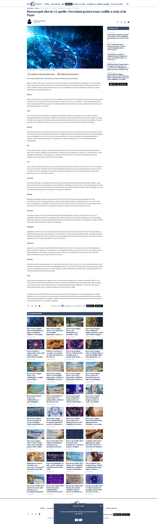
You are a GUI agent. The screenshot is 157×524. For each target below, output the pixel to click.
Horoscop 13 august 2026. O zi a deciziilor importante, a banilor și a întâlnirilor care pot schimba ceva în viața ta (55, 376)
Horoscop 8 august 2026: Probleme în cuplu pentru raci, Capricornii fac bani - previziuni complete (73, 399)
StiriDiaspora (30, 8)
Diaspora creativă (79, 4)
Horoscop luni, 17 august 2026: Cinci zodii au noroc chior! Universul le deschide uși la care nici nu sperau (35, 354)
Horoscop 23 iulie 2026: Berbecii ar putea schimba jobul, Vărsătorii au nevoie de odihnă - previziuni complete (55, 489)
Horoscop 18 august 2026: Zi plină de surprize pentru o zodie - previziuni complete (94, 331)
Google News (68, 306)
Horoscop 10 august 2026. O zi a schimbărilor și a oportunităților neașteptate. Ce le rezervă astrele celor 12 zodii (35, 399)
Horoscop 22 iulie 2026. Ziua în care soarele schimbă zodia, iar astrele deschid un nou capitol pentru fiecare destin (74, 489)
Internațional (55, 4)
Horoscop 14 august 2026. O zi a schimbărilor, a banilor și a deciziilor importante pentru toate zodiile (35, 376)
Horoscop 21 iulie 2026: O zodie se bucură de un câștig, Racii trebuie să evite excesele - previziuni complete (94, 489)
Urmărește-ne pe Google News (69, 74)
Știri (63, 4)
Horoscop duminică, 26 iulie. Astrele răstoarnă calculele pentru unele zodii (55, 466)
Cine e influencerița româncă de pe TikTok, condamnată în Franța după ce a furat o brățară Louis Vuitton (94, 466)
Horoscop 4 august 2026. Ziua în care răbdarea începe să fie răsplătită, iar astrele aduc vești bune (74, 421)
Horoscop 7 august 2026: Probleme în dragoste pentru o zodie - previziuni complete (92, 399)
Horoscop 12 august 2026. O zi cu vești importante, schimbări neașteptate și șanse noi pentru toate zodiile (74, 376)
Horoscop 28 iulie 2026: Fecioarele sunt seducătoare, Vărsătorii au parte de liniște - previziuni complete (74, 444)
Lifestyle (69, 4)
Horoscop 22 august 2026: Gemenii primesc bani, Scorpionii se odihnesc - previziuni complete (35, 331)
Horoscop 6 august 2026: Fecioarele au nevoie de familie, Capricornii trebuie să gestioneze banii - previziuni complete (35, 421)
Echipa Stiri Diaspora (40, 21)
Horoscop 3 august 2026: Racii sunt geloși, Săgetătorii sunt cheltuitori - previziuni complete (94, 421)
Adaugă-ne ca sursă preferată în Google (43, 74)
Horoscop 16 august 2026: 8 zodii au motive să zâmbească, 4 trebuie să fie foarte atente (74, 354)
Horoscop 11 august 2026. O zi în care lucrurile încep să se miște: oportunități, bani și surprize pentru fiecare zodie (94, 376)
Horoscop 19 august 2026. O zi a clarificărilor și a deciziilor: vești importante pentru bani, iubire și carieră (73, 331)
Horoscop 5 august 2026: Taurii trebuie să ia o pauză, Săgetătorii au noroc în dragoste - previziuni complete (55, 421)
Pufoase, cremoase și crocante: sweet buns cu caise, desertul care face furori (55, 354)
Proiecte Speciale (117, 4)
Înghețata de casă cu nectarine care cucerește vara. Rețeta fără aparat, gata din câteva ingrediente (35, 466)
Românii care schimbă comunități (98, 4)
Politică (47, 4)
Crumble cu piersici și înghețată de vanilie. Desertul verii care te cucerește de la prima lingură (93, 444)
